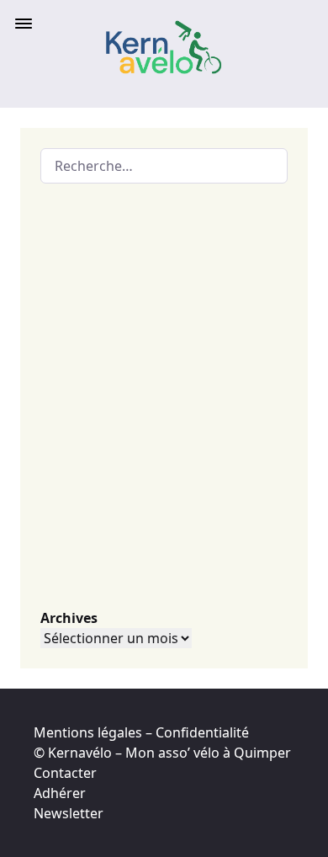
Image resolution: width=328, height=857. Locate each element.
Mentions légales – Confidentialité (141, 732)
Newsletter (68, 813)
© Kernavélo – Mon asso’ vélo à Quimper (162, 752)
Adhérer (60, 793)
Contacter (65, 773)
